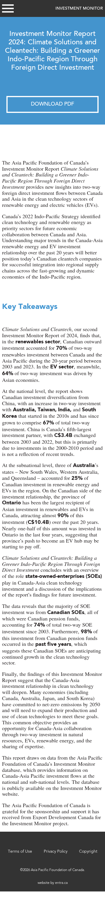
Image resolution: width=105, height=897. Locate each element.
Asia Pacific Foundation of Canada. (58, 870)
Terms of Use (20, 851)
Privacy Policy (55, 851)
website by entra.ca (53, 883)
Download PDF (52, 104)
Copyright (88, 851)
